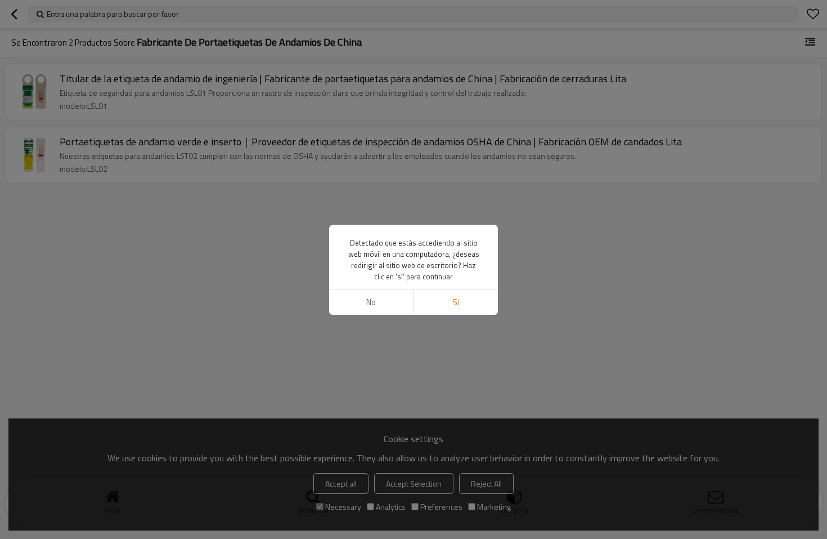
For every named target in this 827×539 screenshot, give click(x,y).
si (455, 302)
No (371, 302)
